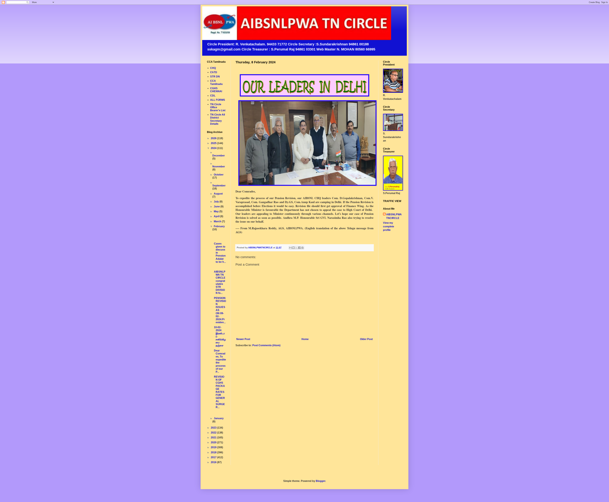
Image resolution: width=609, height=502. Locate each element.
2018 (214, 452)
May (216, 211)
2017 (214, 457)
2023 (214, 427)
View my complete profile (388, 226)
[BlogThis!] (293, 247)
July (216, 201)
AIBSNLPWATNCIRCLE (394, 216)
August (218, 193)
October (218, 174)
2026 (214, 138)
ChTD (213, 72)
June (217, 206)
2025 (214, 143)
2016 (214, 462)
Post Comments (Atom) (266, 345)
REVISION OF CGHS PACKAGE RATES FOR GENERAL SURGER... (219, 392)
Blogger (320, 481)
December (218, 155)
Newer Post (243, 339)
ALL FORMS (217, 100)
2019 (214, 447)
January (219, 418)
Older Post (366, 339)
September (219, 185)
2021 (214, 437)
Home (305, 339)
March (218, 221)
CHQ (213, 68)
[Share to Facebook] (299, 247)
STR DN (215, 76)
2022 (214, 432)
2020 (214, 442)
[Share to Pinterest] (302, 247)
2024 (214, 148)
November (218, 166)
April (217, 216)
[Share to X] (296, 247)
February (219, 226)
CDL (213, 95)
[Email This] (290, 247)
